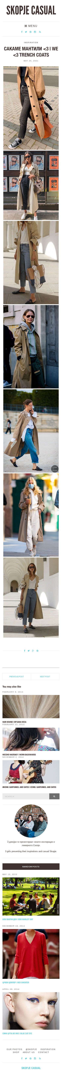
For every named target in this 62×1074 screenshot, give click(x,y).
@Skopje (31, 1049)
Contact (43, 1052)
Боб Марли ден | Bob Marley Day (17, 919)
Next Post (45, 676)
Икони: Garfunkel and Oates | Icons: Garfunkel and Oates (29, 787)
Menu (32, 26)
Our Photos (14, 1049)
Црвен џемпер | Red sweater (15, 982)
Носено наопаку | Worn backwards (19, 754)
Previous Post (16, 676)
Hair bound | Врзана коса (14, 722)
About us (29, 1052)
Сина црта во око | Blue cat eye (17, 1033)
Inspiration (31, 42)
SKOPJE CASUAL (31, 10)
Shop (16, 1052)
